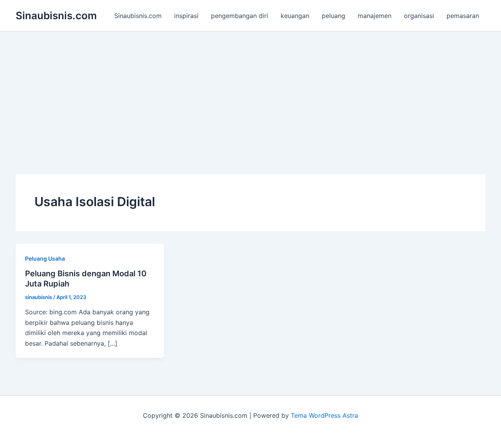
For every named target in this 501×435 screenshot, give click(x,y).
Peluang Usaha (45, 258)
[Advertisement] (250, 90)
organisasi (419, 16)
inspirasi (186, 16)
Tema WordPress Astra (324, 415)
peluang (333, 16)
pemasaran (463, 16)
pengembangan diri (239, 16)
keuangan (295, 16)
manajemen (374, 16)
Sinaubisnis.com (56, 15)
